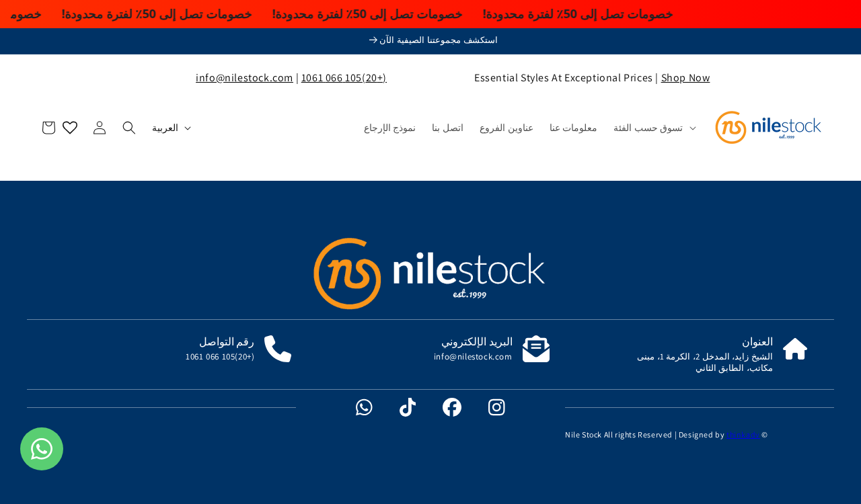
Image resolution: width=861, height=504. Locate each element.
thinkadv (743, 434)
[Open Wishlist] (70, 127)
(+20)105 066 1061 (344, 78)
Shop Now (685, 78)
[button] (653, 128)
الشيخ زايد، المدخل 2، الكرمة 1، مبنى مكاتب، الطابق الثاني (705, 362)
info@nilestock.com (244, 78)
